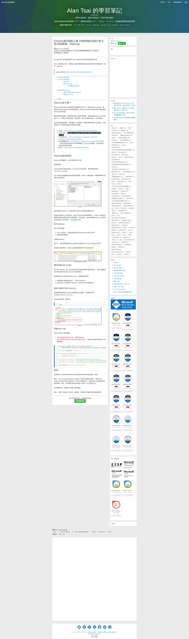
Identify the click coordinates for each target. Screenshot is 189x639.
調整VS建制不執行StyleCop (72, 92)
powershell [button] (58, 52)
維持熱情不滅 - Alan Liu (121, 284)
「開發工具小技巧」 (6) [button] (121, 181)
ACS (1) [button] (124, 234)
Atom (119, 41)
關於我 (186, 2)
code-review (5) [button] (115, 193)
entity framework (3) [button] (126, 213)
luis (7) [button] (113, 181)
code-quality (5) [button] (124, 191)
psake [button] (66, 52)
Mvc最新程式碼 (76, 220)
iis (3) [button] (118, 215)
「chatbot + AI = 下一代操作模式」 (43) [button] (120, 130)
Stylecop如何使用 (63, 79)
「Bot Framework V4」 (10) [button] (128, 171)
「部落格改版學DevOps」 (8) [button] (117, 176)
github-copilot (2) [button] (116, 232)
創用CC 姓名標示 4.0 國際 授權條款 (106, 632)
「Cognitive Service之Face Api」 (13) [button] (120, 162)
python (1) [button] (119, 254)
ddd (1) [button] (119, 234)
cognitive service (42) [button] (117, 132)
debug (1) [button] (124, 232)
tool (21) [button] (123, 145)
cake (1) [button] (130, 234)
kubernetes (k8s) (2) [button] (126, 220)
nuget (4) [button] (123, 193)
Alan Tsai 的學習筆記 (8, 2)
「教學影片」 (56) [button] (122, 127)
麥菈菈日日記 (118, 268)
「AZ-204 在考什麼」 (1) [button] (116, 237)
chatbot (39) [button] (115, 135)
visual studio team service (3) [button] (119, 217)
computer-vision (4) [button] (116, 205)
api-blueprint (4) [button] (116, 196)
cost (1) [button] (113, 234)
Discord (115, 43)
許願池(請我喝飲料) (177, 2)
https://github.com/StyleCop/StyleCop (76, 147)
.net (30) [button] (114, 137)
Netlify (96, 635)
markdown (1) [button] (128, 244)
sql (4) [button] (117, 208)
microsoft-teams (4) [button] (116, 203)
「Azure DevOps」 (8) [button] (130, 176)
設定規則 (66, 81)
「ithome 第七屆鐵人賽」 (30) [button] (124, 137)
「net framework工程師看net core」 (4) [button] (121, 200)
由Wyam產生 (94, 636)
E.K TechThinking (119, 289)
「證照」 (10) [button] (114, 174)
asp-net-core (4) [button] (129, 198)
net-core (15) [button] (125, 154)
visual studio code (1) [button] (129, 239)
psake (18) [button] (114, 152)
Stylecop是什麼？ (63, 77)
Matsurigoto (117, 265)
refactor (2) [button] (132, 227)
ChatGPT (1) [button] (126, 254)
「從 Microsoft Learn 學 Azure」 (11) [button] (120, 169)
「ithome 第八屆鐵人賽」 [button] (66, 50)
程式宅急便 (117, 278)
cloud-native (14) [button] (116, 159)
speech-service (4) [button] (127, 203)
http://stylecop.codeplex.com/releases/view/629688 (87, 141)
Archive (162, 2)
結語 (59, 98)
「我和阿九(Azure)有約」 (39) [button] (126, 135)
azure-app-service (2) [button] (117, 227)
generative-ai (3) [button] (115, 220)
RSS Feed (91, 633)
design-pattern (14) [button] (129, 157)
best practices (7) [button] (126, 179)
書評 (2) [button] (125, 227)
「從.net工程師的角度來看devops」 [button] (83, 50)
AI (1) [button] (121, 239)
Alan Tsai (92, 632)
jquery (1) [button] (128, 251)
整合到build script (63, 90)
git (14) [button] (120, 157)
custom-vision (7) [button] (116, 179)
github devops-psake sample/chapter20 (79, 72)
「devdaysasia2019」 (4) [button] (128, 205)
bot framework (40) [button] (129, 132)
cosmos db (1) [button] (124, 242)
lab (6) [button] (129, 181)
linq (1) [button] (131, 232)
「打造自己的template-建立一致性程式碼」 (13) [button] (121, 164)
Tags (169, 2)
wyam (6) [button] (119, 183)
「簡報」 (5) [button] (127, 188)
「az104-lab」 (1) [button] (115, 242)
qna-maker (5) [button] (115, 191)
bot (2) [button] (130, 230)
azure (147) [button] (114, 127)
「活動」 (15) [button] (114, 157)
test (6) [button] (113, 183)
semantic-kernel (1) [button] (116, 249)
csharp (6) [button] (114, 188)
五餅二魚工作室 (119, 286)
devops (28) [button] (114, 140)
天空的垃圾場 (118, 273)
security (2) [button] (125, 225)
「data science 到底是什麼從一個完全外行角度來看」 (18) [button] (123, 149)
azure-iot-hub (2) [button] (116, 225)
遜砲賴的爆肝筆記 (120, 270)
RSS (114, 41)
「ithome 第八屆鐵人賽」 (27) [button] (125, 140)
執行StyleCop (67, 84)
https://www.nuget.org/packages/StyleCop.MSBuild (80, 131)
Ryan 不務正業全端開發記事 (123, 292)
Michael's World (119, 276)
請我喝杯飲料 (80, 401)
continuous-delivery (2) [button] (124, 222)
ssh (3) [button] (113, 215)
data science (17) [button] (122, 152)
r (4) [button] (113, 208)
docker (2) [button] (114, 230)
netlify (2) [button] (114, 222)
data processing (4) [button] (126, 196)
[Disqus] (94, 558)
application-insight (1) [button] (117, 244)
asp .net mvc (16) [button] (116, 154)
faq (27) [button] (132, 142)
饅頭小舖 (117, 281)
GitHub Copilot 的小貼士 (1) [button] (118, 251)
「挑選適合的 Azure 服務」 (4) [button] (118, 198)
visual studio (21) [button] (116, 147)
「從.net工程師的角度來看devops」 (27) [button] (120, 142)
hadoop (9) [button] (121, 174)
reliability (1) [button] (126, 237)
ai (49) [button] (129, 127)
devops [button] (96, 50)
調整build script (68, 94)
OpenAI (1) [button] (114, 247)
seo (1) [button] (113, 254)
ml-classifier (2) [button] (122, 230)
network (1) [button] (121, 247)
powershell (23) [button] (115, 145)
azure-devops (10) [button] (116, 171)
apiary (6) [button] (121, 188)
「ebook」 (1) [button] (115, 239)
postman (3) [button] (132, 208)
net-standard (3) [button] (122, 210)
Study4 (116, 262)
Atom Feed (98, 633)
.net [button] (56, 50)
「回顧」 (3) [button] (114, 210)
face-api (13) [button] (114, 166)
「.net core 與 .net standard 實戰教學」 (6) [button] (121, 186)
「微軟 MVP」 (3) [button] (115, 213)
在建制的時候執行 (74, 86)
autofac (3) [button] (124, 208)
